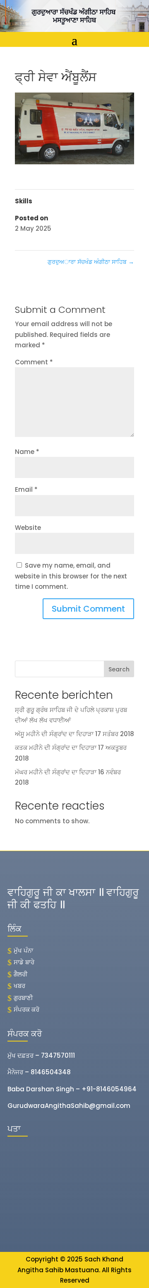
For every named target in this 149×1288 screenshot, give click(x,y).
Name (27, 451)
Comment (34, 362)
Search (119, 669)
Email (26, 489)
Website (28, 527)
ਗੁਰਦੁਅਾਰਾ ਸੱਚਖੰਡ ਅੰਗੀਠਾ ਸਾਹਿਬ (91, 262)
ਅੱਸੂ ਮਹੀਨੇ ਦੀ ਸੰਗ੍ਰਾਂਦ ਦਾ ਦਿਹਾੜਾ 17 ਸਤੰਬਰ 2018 (74, 733)
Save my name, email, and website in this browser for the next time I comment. (71, 576)
